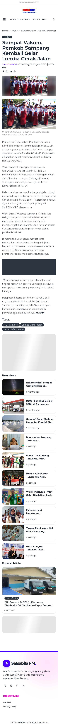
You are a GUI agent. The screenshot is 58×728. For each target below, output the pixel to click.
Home (13, 19)
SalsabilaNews (9, 64)
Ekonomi (46, 19)
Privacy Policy (9, 707)
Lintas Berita (24, 19)
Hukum (36, 19)
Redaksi (7, 702)
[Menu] (4, 19)
